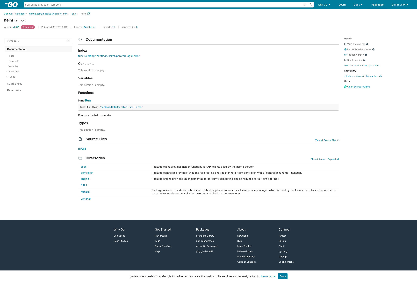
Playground (161, 235)
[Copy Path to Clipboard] (88, 13)
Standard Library (205, 235)
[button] (345, 44)
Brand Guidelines (246, 256)
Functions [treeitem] (13, 71)
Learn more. (268, 276)
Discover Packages (14, 13)
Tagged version (356, 54)
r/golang (283, 251)
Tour (157, 240)
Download (242, 235)
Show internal (318, 159)
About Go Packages (206, 246)
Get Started (163, 229)
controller (87, 172)
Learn (342, 4)
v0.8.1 (12, 27)
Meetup (283, 256)
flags (84, 184)
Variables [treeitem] (13, 66)
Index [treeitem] (11, 55)
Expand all (333, 159)
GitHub (282, 240)
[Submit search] (311, 4)
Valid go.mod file (356, 44)
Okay (283, 276)
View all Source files (325, 140)
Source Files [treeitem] (14, 83)
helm (83, 13)
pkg (74, 13)
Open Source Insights (358, 86)
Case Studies (121, 240)
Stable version (355, 60)
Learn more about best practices (361, 65)
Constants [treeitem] (13, 61)
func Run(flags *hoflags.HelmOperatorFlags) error (109, 56)
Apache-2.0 (90, 27)
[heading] (14, 4)
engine (85, 178)
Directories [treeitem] (14, 90)
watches (86, 198)
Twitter (282, 235)
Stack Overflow (163, 246)
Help (157, 251)
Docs (356, 4)
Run (88, 100)
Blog (239, 240)
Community (398, 4)
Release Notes (245, 251)
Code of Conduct (246, 261)
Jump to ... (13, 40)
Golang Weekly (286, 261)
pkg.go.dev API (204, 251)
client (84, 166)
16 (109, 27)
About (241, 229)
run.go (82, 148)
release (85, 191)
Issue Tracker (244, 246)
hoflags (105, 107)
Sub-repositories (205, 240)
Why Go (322, 4)
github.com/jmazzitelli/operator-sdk (48, 13)
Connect (284, 229)
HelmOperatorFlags (122, 107)
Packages (377, 4)
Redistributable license (359, 49)
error (139, 107)
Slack (281, 246)
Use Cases (119, 235)
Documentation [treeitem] (17, 49)
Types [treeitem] (11, 76)
